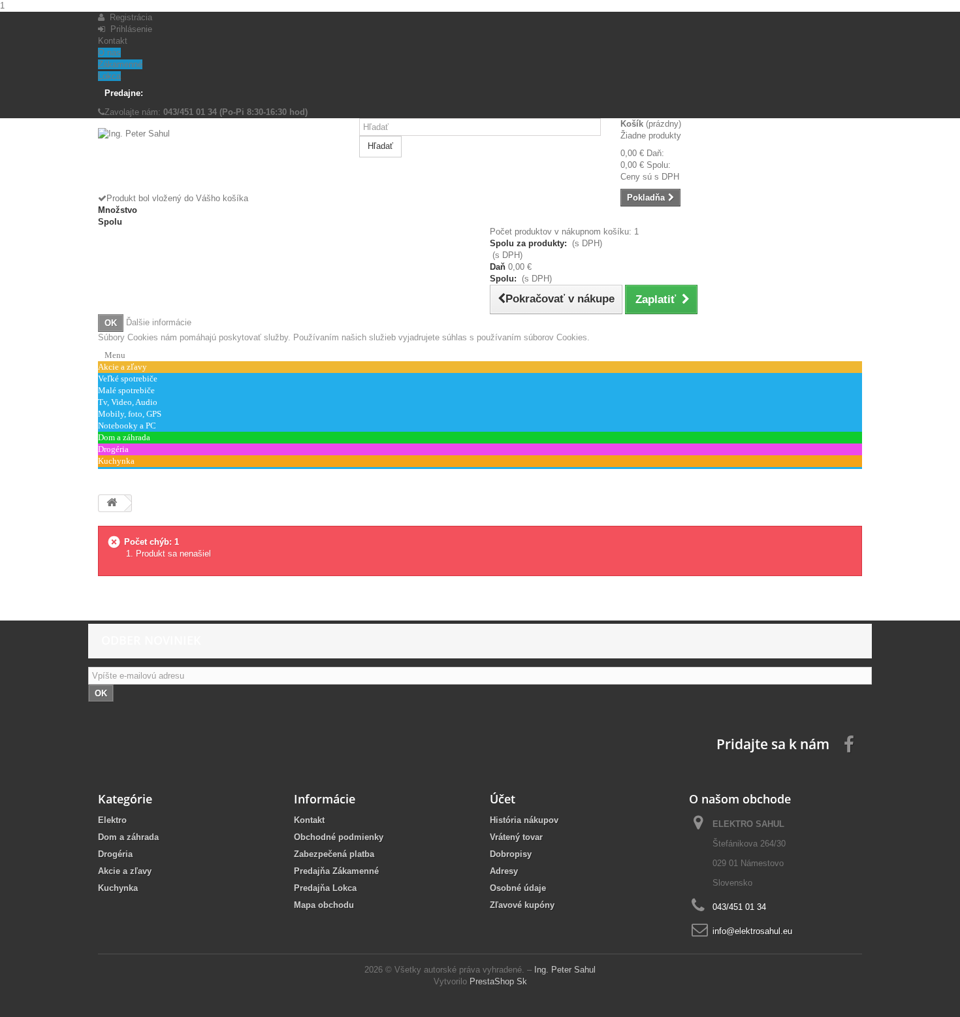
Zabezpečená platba (334, 854)
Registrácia (128, 17)
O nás (109, 52)
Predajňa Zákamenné (336, 871)
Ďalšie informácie (158, 322)
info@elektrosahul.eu (752, 931)
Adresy (504, 871)
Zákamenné (120, 64)
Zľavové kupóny (522, 905)
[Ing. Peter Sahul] (219, 160)
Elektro (112, 820)
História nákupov (524, 820)
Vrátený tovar (516, 837)
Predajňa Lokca (325, 888)
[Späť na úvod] (111, 503)
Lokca (109, 76)
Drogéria (115, 854)
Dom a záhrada (128, 837)
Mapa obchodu (324, 905)
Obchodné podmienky (338, 837)
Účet (502, 799)
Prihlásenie (128, 29)
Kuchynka (118, 888)
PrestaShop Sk (498, 981)
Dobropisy (511, 854)
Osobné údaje (518, 888)
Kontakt (112, 41)
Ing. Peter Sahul (565, 970)
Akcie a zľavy (125, 871)
